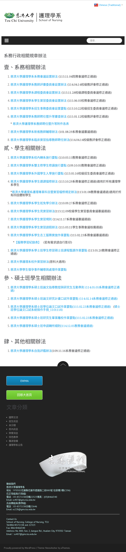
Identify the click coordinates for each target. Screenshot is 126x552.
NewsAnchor (51, 547)
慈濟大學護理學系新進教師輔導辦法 (34, 132)
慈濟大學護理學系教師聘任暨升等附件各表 (41, 123)
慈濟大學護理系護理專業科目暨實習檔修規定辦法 (44, 192)
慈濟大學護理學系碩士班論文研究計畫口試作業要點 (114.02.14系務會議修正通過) (64, 298)
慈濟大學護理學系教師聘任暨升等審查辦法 (38, 116)
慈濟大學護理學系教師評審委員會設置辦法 (38, 84)
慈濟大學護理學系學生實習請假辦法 (34, 227)
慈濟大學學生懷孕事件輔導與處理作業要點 (38, 269)
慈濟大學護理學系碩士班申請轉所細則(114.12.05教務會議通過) (51, 326)
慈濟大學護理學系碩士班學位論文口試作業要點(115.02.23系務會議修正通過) (60, 306)
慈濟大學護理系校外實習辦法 (29, 261)
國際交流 (13, 417)
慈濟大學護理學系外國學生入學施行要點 (37, 173)
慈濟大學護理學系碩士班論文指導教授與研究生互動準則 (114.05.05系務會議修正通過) (65, 289)
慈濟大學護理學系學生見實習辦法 (32, 211)
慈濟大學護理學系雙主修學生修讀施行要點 (38, 165)
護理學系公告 (16, 444)
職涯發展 (13, 440)
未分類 (12, 425)
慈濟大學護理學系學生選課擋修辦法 (34, 181)
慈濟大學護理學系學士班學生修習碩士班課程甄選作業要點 (48, 250)
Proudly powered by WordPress (19, 547)
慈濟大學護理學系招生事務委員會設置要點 (38, 108)
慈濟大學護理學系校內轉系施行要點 (34, 157)
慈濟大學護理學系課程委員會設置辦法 (36, 92)
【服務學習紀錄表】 (28, 242)
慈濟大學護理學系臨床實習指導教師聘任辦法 (40, 140)
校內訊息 (13, 429)
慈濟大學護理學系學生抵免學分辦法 (34, 203)
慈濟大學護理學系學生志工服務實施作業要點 (40, 235)
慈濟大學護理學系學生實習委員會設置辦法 (38, 100)
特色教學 (13, 437)
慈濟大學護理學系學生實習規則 (31, 219)
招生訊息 (13, 421)
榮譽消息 (13, 433)
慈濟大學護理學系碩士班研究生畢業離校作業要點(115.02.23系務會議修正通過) (62, 318)
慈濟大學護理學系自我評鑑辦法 (31, 351)
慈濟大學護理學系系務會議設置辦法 (34, 76)
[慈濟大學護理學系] (43, 15)
